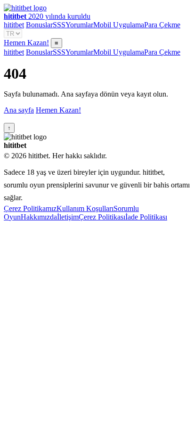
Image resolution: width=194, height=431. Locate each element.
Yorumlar (79, 25)
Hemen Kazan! (26, 43)
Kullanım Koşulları (85, 208)
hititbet (14, 25)
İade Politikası (146, 217)
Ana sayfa (19, 110)
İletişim (68, 217)
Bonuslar (39, 25)
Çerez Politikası (102, 217)
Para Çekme (162, 25)
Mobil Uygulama (118, 25)
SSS (59, 25)
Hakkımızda (39, 217)
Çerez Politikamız (30, 208)
